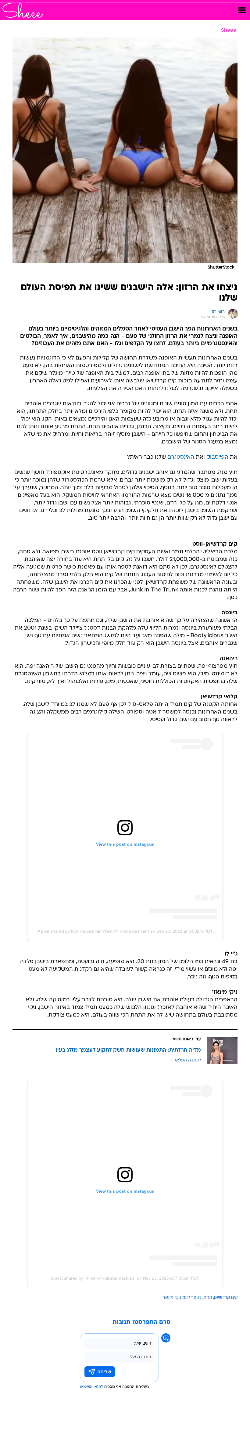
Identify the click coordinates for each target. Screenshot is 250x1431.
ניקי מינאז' (172, 1298)
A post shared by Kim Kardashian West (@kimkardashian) (93, 931)
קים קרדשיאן (226, 1298)
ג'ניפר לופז (192, 1298)
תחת (207, 1298)
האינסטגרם (180, 457)
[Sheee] (23, 10)
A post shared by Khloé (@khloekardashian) (93, 1278)
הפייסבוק (217, 457)
